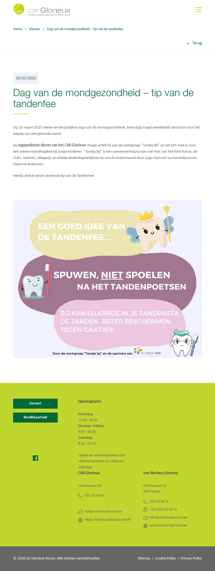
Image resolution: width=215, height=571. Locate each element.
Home (17, 29)
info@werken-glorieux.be (168, 518)
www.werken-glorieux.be (168, 525)
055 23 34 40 (94, 496)
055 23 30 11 (159, 502)
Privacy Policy (191, 559)
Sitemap (144, 559)
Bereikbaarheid (35, 417)
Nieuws (34, 29)
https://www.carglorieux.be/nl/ (108, 520)
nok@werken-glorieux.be (103, 512)
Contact (35, 403)
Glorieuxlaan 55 (89, 486)
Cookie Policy (165, 559)
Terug (197, 43)
